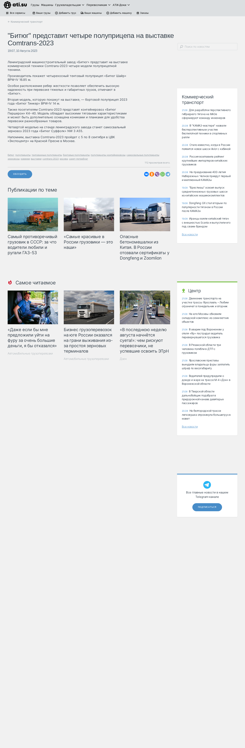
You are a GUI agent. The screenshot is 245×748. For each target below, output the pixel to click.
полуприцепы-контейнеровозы (108, 155)
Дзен (123, 359)
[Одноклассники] (151, 174)
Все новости (190, 234)
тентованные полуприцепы (47, 155)
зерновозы (14, 158)
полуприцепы (23, 155)
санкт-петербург (78, 158)
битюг (11, 155)
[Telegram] (168, 174)
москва (64, 158)
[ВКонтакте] (146, 174)
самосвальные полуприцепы (143, 155)
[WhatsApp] (162, 174)
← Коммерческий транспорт (25, 21)
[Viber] (157, 174)
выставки (36, 158)
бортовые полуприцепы (76, 155)
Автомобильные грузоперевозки (30, 353)
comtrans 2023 (50, 158)
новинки (25, 158)
